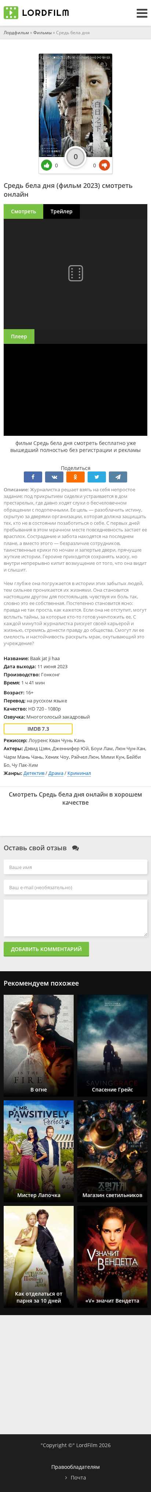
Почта (78, 1477)
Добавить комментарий (46, 949)
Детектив (33, 773)
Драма (55, 773)
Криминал (79, 773)
